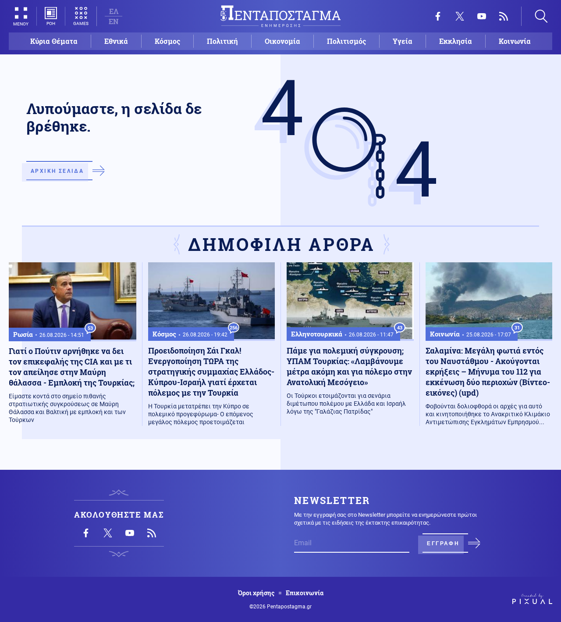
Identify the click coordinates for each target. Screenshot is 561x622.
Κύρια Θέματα (54, 41)
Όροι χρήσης (256, 593)
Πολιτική (222, 41)
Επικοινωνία (304, 593)
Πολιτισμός (346, 41)
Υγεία (402, 41)
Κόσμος (167, 41)
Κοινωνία (515, 41)
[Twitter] (459, 16)
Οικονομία (282, 41)
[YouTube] (481, 16)
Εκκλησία (455, 41)
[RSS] (503, 16)
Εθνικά (116, 41)
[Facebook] (437, 16)
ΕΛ (113, 11)
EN (113, 21)
